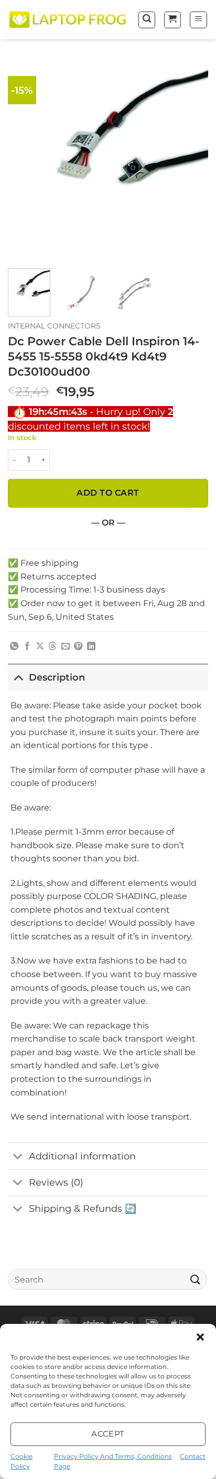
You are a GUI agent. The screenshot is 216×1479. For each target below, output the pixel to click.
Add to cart (108, 493)
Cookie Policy (21, 1461)
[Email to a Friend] (65, 646)
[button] (200, 1337)
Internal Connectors (54, 326)
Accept (108, 1434)
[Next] (190, 160)
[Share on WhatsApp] (14, 646)
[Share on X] (40, 646)
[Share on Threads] (52, 646)
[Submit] (195, 1279)
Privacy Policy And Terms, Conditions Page (113, 1461)
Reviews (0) (56, 1182)
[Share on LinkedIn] (91, 646)
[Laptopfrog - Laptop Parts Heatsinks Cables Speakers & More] (68, 19)
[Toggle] (18, 677)
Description (57, 677)
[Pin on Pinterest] (78, 646)
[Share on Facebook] (27, 646)
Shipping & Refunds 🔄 (82, 1208)
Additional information (82, 1156)
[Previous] (25, 160)
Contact (193, 1456)
